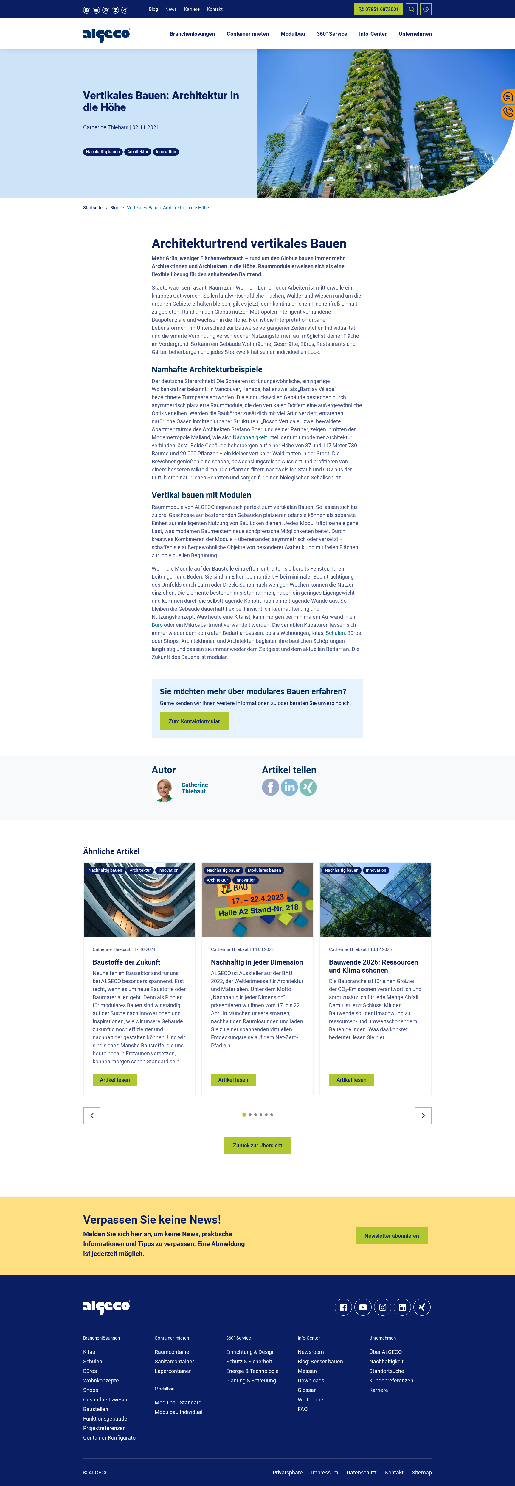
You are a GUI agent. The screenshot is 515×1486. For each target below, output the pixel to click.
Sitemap (422, 1472)
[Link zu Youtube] (96, 10)
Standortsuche (386, 1371)
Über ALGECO (385, 1352)
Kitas (89, 1352)
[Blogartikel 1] (244, 1115)
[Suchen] (412, 9)
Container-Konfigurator (110, 1438)
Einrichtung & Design (250, 1352)
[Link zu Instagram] (105, 10)
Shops (90, 1390)
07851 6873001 (381, 9)
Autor (164, 770)
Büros (90, 1371)
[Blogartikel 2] (250, 1114)
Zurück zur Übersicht (257, 1145)
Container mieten (248, 34)
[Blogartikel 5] (266, 1114)
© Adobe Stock (281, 192)
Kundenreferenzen (391, 1380)
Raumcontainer (173, 1352)
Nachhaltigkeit (250, 437)
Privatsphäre (288, 1472)
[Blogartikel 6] (271, 1114)
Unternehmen (415, 34)
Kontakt (215, 9)
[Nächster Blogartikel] (423, 1115)
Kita (238, 617)
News (171, 9)
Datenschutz (362, 1472)
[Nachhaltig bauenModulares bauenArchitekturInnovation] (257, 899)
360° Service (332, 34)
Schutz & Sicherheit (249, 1361)
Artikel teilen (289, 770)
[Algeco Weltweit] (426, 9)
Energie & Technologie (252, 1371)
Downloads (311, 1380)
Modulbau (293, 34)
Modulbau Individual (178, 1412)
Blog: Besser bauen (320, 1361)
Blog (153, 9)
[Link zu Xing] (124, 10)
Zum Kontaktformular (194, 721)
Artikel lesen (115, 1080)
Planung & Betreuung (251, 1380)
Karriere (192, 9)
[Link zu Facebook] (86, 10)
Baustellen (95, 1409)
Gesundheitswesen (106, 1399)
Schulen (335, 633)
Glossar (307, 1390)
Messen (307, 1371)
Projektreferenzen (104, 1428)
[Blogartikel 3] (255, 1114)
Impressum (324, 1472)
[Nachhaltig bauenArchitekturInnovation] (139, 899)
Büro (157, 625)
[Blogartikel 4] (261, 1114)
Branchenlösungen (192, 34)
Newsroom (311, 1352)
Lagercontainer (173, 1371)
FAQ (303, 1409)
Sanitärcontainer (174, 1361)
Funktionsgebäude (105, 1418)
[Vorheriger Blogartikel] (91, 1115)
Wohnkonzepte (101, 1380)
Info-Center (373, 34)
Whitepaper (311, 1399)
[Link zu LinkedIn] (115, 10)
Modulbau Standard (178, 1402)
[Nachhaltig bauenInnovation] (375, 899)
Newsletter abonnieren (391, 1236)
